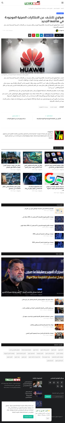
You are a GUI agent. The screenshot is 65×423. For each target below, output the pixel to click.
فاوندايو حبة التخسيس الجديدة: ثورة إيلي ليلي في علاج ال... (38, 208)
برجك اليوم (17, 357)
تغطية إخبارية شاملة (26, 350)
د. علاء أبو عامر (50, 310)
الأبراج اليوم (9, 357)
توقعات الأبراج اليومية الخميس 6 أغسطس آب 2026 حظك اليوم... (36, 225)
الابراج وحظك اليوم (45, 350)
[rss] (57, 386)
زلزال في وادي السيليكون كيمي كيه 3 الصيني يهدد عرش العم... (33, 166)
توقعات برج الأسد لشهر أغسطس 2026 (43, 234)
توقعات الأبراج (60, 353)
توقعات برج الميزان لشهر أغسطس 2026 (42, 242)
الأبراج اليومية (40, 353)
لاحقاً (48, 418)
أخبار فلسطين (50, 361)
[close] (34, 403)
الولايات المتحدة (53, 107)
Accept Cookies (28, 417)
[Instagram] (54, 382)
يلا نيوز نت (61, 30)
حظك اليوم (35, 350)
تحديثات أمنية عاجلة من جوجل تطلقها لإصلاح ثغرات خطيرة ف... (55, 188)
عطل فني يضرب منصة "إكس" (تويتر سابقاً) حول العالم (11, 166)
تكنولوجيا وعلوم (57, 8)
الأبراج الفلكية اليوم (21, 353)
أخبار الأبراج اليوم (59, 361)
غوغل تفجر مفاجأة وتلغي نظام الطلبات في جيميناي (11, 187)
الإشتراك (48, 396)
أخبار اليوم (60, 350)
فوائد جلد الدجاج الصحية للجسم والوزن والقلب (41, 325)
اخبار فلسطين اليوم (50, 353)
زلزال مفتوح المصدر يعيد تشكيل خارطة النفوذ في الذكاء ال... (54, 166)
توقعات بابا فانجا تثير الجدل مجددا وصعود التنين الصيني (39, 333)
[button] (41, 35)
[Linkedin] (61, 386)
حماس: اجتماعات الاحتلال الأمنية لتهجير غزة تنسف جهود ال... (37, 316)
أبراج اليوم (53, 350)
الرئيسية (62, 8)
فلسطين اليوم (31, 353)
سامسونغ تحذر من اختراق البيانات (16, 118)
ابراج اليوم (24, 357)
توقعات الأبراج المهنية (9, 353)
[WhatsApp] (37, 35)
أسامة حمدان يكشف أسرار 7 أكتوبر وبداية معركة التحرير (28, 394)
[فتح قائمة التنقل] (62, 3)
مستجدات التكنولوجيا (43, 107)
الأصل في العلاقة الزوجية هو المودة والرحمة (49, 118)
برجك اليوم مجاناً (46, 357)
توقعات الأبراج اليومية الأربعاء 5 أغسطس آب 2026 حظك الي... (37, 217)
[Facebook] (61, 382)
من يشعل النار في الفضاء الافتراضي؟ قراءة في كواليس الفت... (37, 308)
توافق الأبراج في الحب (14, 350)
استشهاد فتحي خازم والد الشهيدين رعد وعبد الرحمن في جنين (27, 384)
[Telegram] (50, 382)
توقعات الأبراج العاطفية (57, 357)
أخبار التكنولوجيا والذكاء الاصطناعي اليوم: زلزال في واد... (33, 187)
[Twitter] (57, 382)
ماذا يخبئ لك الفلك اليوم (34, 357)
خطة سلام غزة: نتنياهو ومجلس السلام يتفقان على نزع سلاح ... (37, 299)
